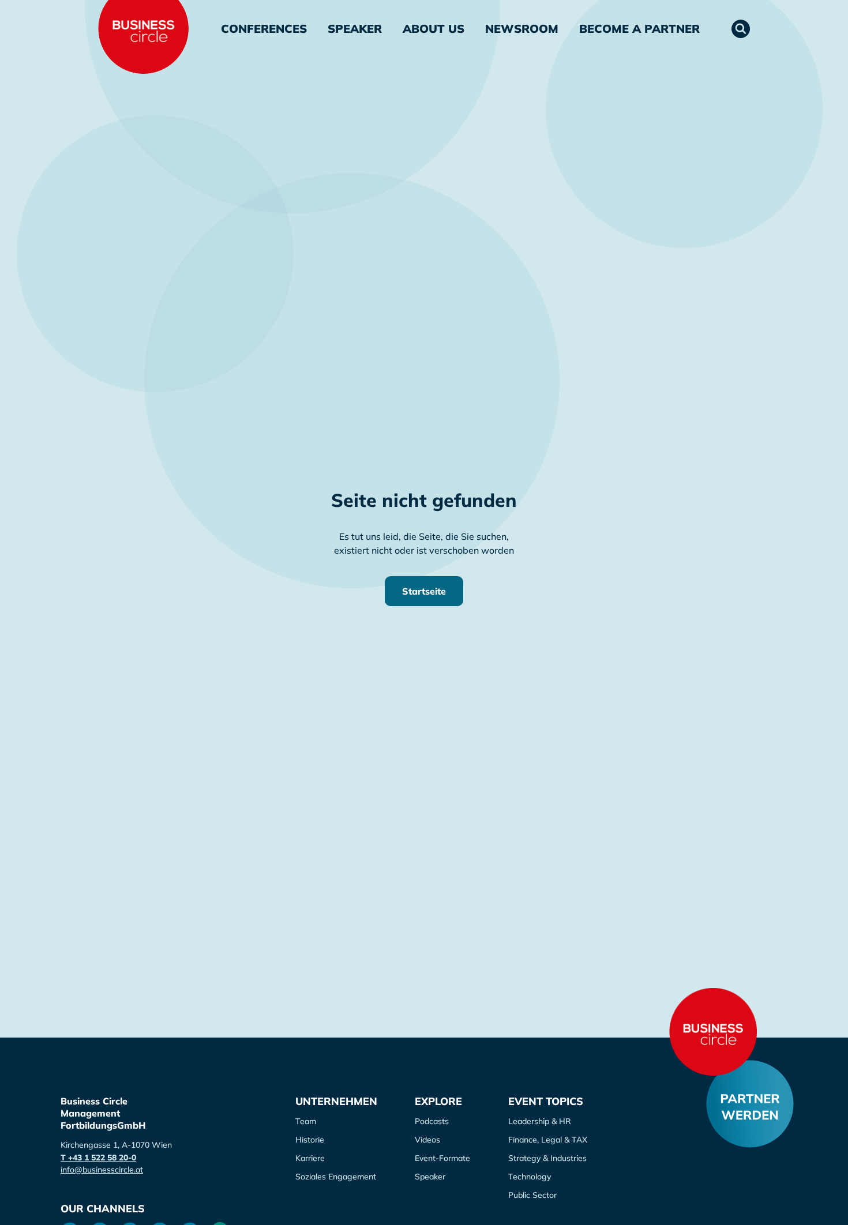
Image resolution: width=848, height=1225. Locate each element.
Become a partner (639, 28)
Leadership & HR (539, 1121)
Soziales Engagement (335, 1176)
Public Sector (532, 1195)
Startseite (424, 591)
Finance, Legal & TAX (547, 1139)
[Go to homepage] (713, 1032)
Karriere (310, 1158)
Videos (427, 1139)
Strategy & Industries (547, 1158)
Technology (529, 1176)
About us (433, 28)
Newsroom (521, 28)
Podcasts (432, 1121)
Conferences (264, 28)
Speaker (355, 28)
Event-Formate (442, 1158)
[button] (740, 29)
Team (305, 1121)
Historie (309, 1139)
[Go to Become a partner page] (750, 1104)
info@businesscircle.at (102, 1169)
